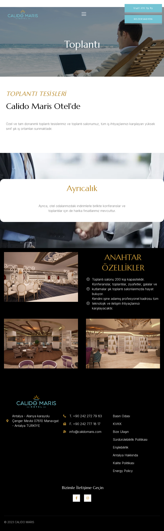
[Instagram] (87, 498)
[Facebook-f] (76, 498)
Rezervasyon (143, 19)
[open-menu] (84, 14)
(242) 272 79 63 (143, 8)
